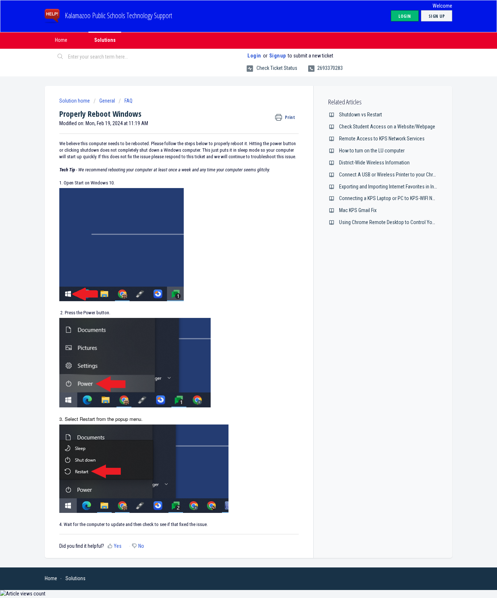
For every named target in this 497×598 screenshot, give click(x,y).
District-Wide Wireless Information (374, 163)
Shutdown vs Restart (360, 114)
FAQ (128, 101)
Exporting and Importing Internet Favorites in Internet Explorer (401, 187)
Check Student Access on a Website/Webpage (387, 126)
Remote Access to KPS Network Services (382, 138)
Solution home (75, 101)
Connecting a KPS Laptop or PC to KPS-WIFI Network (392, 198)
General (107, 101)
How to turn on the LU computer (372, 151)
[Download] (235, 207)
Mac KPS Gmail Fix (358, 210)
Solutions (105, 40)
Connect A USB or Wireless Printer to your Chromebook (396, 175)
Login (254, 56)
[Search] (60, 57)
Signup (277, 56)
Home (61, 40)
